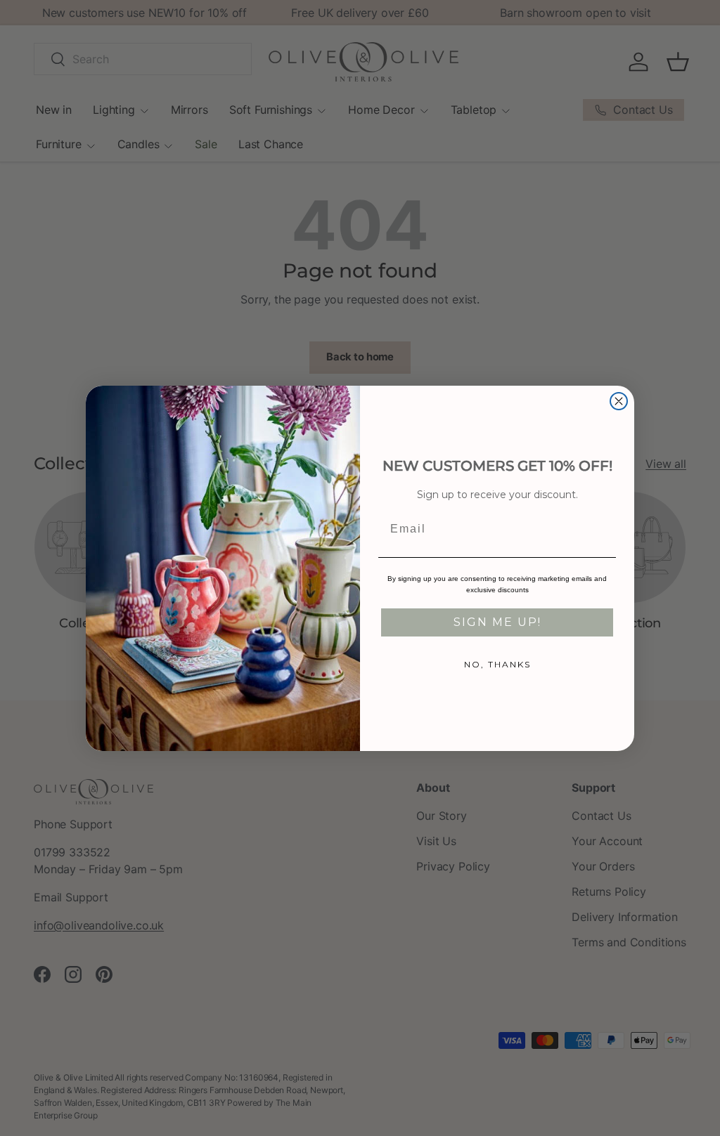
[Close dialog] (618, 401)
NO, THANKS (497, 664)
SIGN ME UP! (497, 622)
